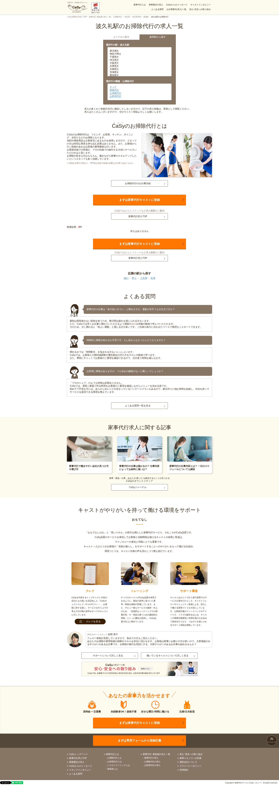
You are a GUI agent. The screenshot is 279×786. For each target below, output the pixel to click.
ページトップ (271, 742)
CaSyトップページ (78, 754)
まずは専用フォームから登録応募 (139, 740)
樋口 (126, 278)
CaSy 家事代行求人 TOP (77, 17)
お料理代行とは (114, 761)
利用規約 (184, 770)
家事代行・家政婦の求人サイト (77, 2)
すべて (113, 87)
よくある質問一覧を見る (138, 405)
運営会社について (188, 762)
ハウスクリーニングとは (118, 765)
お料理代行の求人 (152, 765)
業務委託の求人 (156, 4)
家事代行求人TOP (137, 216)
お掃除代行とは (114, 758)
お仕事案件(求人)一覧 (176, 9)
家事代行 (114, 90)
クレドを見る (93, 621)
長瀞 (153, 278)
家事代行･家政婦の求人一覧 (100, 17)
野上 (134, 278)
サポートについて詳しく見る (108, 655)
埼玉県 (127, 17)
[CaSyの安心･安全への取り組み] (139, 669)
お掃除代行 (117, 17)
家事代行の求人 (151, 758)
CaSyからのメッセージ (176, 4)
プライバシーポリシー (190, 766)
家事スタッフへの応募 (190, 758)
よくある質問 (157, 9)
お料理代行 (115, 96)
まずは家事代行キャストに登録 (139, 199)
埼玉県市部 (136, 17)
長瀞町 (146, 17)
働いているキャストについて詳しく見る (167, 655)
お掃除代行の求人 (152, 761)
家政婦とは (112, 769)
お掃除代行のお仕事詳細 (138, 183)
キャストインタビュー (200, 4)
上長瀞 (143, 278)
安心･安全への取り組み (200, 9)
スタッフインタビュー (80, 770)
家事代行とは (140, 4)
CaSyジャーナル (137, 487)
